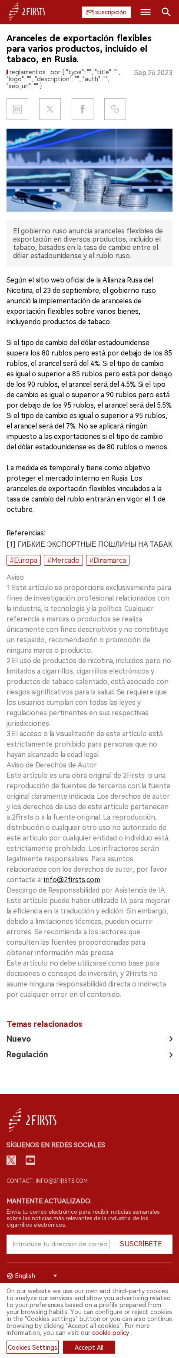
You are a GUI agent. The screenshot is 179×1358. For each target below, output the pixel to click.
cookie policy (110, 1332)
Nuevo (19, 1038)
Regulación (27, 1054)
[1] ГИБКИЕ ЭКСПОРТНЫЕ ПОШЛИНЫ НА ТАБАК (89, 544)
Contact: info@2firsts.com (47, 1181)
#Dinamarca (108, 560)
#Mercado (63, 560)
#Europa (23, 560)
